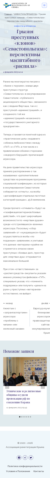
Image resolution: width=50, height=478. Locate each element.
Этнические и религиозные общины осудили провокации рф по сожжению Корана (23, 396)
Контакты (38, 471)
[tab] (19, 416)
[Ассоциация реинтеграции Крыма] (16, 5)
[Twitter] (31, 457)
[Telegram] (25, 457)
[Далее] (43, 386)
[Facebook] (19, 457)
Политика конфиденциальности (25, 466)
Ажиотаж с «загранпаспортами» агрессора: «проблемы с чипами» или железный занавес (15, 316)
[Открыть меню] (44, 5)
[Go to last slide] (7, 386)
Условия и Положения (18, 471)
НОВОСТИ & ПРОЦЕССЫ (25, 26)
